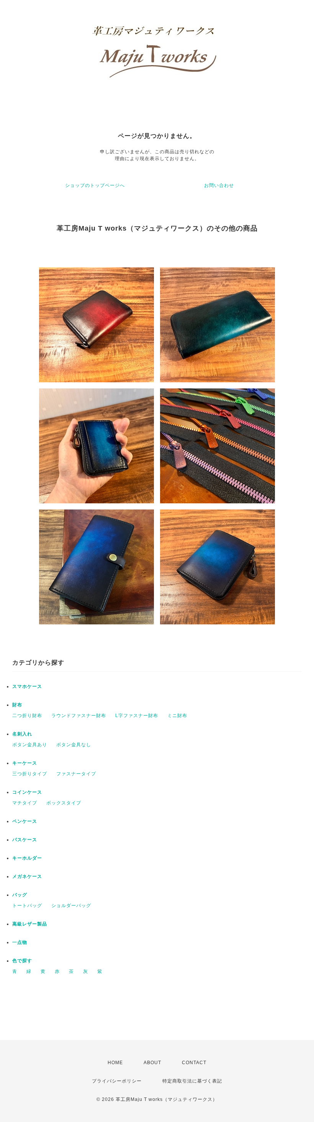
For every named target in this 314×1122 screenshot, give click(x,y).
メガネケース (27, 876)
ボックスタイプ (63, 803)
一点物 (19, 942)
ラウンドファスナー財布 (78, 715)
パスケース (24, 839)
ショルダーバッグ (71, 905)
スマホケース (27, 686)
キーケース (24, 763)
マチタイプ (24, 803)
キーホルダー (27, 858)
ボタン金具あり (29, 744)
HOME (115, 1062)
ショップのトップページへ (95, 185)
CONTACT (194, 1062)
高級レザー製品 (29, 924)
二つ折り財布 (27, 715)
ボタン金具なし (73, 744)
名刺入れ (22, 734)
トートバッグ (27, 905)
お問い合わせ (219, 185)
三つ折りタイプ (29, 773)
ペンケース (24, 821)
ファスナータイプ (76, 773)
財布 (17, 705)
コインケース (27, 792)
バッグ (19, 895)
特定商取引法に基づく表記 (192, 1081)
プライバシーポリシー (117, 1081)
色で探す (22, 960)
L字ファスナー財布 (136, 715)
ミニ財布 (177, 715)
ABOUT (152, 1062)
